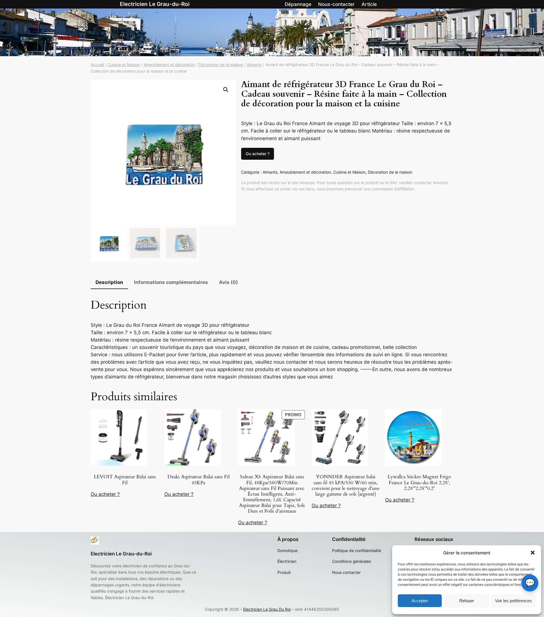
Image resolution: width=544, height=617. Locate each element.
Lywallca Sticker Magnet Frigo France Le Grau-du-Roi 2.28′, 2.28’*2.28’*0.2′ (419, 482)
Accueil (97, 64)
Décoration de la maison (221, 64)
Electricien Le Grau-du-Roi (155, 4)
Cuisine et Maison (124, 64)
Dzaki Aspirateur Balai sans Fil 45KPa (198, 479)
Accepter (419, 600)
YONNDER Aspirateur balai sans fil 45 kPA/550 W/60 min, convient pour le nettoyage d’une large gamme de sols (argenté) (346, 485)
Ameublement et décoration (169, 64)
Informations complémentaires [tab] (171, 282)
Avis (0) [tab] (228, 282)
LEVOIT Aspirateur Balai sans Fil (125, 479)
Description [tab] (109, 282)
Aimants (254, 64)
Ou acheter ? (257, 153)
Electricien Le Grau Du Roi (267, 609)
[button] (533, 552)
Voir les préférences (513, 600)
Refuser (466, 600)
